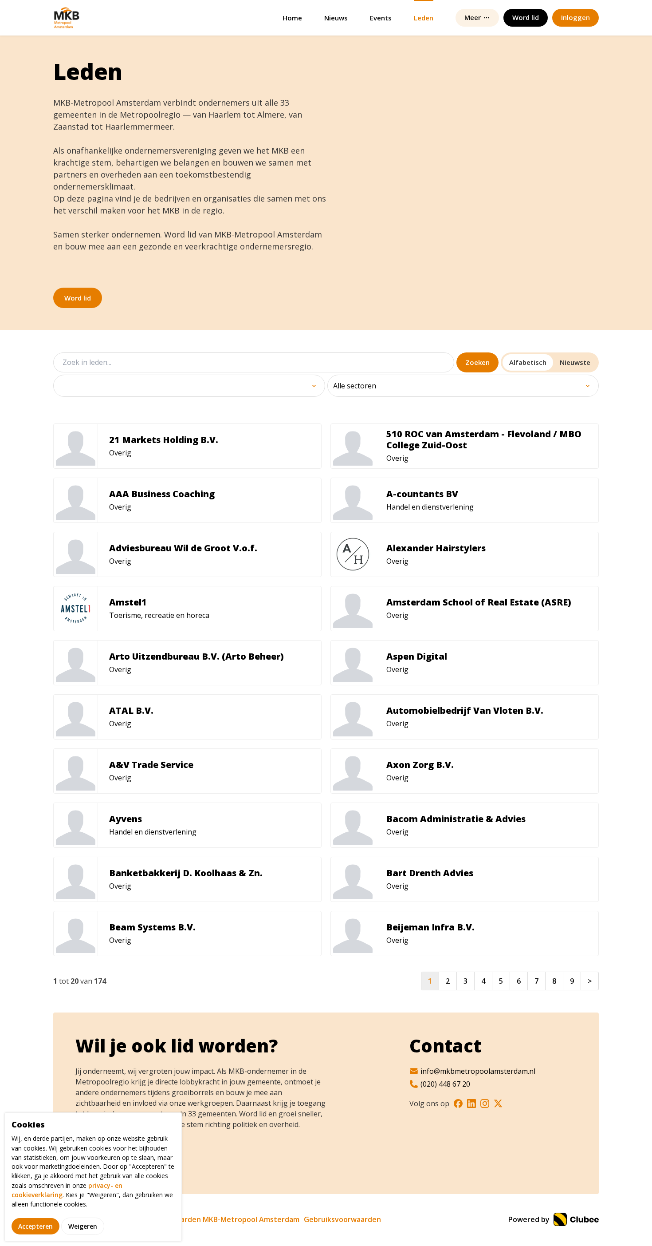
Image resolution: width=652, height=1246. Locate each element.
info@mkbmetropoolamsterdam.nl (477, 1071)
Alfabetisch (527, 362)
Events (381, 17)
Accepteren (35, 1226)
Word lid (77, 297)
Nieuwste (575, 362)
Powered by (529, 1219)
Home (292, 17)
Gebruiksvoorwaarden (342, 1219)
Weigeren (82, 1226)
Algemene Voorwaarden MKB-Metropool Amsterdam (208, 1219)
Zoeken (477, 362)
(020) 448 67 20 (445, 1084)
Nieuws (336, 17)
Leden (423, 17)
